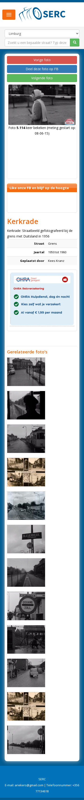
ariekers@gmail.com (29, 785)
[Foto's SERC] (42, 14)
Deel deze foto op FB (42, 69)
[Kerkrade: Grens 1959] (26, 505)
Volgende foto (42, 78)
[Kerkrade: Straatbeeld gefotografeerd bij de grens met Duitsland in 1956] (26, 371)
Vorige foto (42, 60)
